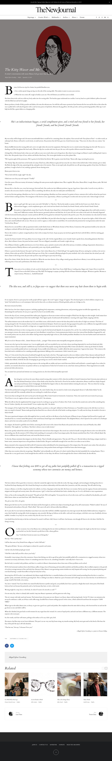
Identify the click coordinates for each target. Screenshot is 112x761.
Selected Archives (73, 745)
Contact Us (43, 745)
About (74, 17)
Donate (82, 17)
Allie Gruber (34, 702)
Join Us (34, 745)
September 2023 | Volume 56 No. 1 (19, 638)
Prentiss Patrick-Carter (10, 702)
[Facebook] (96, 17)
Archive (65, 17)
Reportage (31, 17)
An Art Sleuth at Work (37, 699)
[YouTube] (105, 17)
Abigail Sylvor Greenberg (10, 77)
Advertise (53, 745)
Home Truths (87, 699)
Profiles (19, 77)
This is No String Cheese (63, 699)
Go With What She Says (11, 699)
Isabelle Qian (87, 702)
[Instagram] (102, 17)
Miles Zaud (60, 702)
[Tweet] (12, 646)
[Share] (7, 646)
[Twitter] (99, 17)
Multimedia (55, 17)
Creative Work (43, 17)
